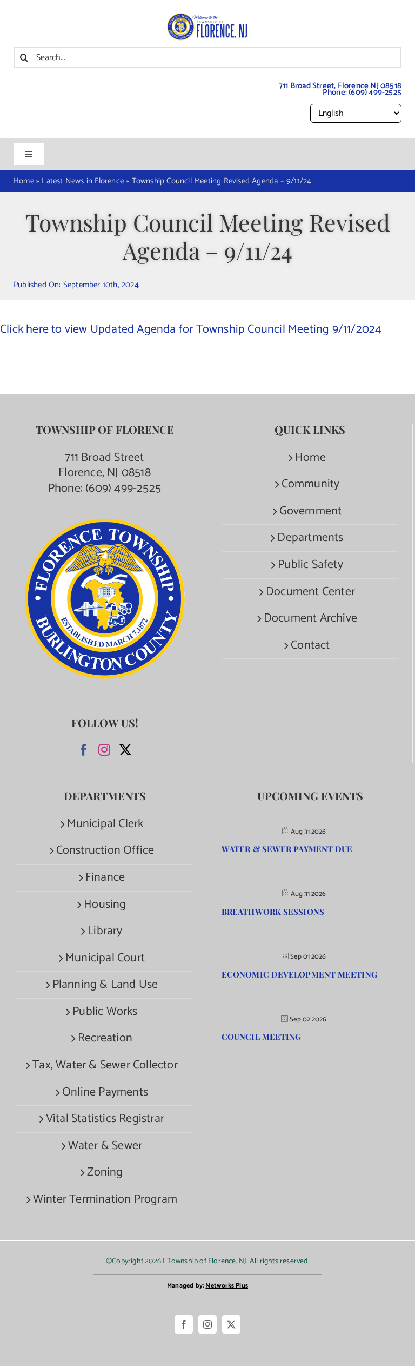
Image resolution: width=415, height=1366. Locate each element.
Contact (310, 646)
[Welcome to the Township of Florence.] (207, 19)
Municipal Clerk (105, 824)
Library (105, 931)
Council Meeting (262, 1036)
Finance (105, 878)
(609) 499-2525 (375, 92)
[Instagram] (104, 750)
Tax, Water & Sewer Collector (105, 1065)
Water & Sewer (105, 1146)
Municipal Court (105, 958)
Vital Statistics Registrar (105, 1119)
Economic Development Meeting (299, 974)
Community (311, 484)
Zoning (105, 1172)
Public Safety (310, 565)
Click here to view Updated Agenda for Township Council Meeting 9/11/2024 (190, 329)
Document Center (310, 592)
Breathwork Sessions (273, 911)
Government (310, 511)
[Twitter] (125, 750)
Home (310, 458)
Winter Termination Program (105, 1199)
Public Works (104, 1012)
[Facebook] (84, 750)
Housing (105, 905)
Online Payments (105, 1092)
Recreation (105, 1038)
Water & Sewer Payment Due (287, 848)
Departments (310, 538)
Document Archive (310, 618)
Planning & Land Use (105, 985)
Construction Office (105, 851)
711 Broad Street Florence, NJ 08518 (104, 465)
